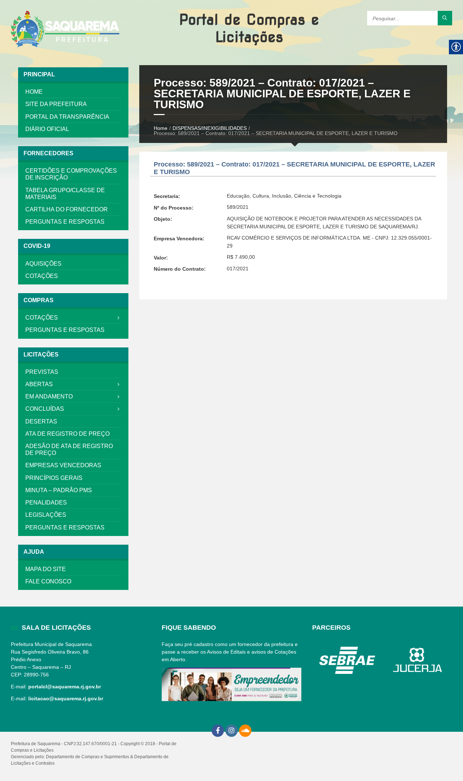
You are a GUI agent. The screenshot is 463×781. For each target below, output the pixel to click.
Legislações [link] (45, 515)
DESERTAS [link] (41, 421)
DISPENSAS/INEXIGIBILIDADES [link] (210, 128)
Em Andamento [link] (49, 396)
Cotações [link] (41, 276)
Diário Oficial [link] (47, 129)
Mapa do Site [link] (45, 569)
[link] (65, 29)
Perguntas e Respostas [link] (65, 222)
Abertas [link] (39, 384)
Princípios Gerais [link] (53, 478)
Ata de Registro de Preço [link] (67, 434)
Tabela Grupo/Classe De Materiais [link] (65, 193)
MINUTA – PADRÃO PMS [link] (58, 490)
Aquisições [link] (43, 264)
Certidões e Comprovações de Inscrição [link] (71, 174)
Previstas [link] (41, 372)
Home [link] (34, 92)
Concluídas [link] (44, 409)
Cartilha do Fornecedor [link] (66, 209)
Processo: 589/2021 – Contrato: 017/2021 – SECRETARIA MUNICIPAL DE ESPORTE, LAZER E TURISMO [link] (282, 93)
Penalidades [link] (46, 502)
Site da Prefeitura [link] (56, 104)
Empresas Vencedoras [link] (63, 465)
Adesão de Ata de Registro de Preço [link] (69, 449)
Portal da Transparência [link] (67, 117)
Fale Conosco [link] (48, 581)
